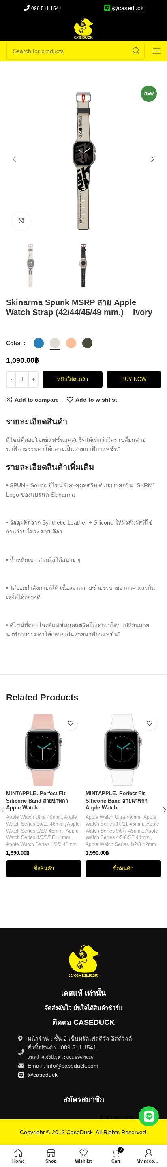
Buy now (133, 379)
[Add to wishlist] (70, 723)
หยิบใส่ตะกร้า (72, 379)
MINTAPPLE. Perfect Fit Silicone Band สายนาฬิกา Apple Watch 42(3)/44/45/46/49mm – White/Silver (117, 801)
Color (14, 343)
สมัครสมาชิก (83, 1099)
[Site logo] (83, 28)
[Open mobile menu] (157, 51)
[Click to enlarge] (21, 221)
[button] (14, 159)
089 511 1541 (46, 8)
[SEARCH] (136, 51)
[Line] (149, 1116)
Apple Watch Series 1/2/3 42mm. (42, 844)
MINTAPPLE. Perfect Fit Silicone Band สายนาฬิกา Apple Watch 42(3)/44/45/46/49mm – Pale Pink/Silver (40, 801)
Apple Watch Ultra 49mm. (34, 817)
